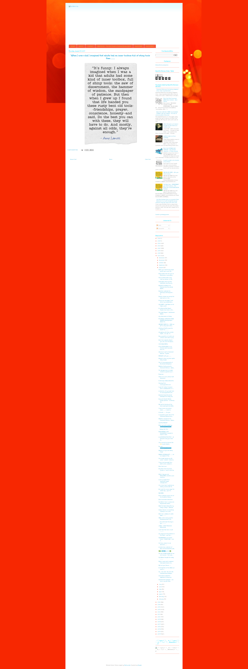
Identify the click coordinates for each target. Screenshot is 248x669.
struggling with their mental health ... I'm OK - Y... (166, 332)
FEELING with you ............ (165, 356)
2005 (159, 629)
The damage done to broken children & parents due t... (166, 371)
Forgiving (161, 374)
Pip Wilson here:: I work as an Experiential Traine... (166, 502)
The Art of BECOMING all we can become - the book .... (166, 554)
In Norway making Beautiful (166, 380)
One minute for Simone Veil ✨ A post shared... (166, 443)
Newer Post (73, 159)
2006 (159, 626)
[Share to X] (89, 150)
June (160, 587)
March (161, 594)
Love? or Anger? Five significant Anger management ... (164, 481)
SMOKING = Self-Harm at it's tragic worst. (166, 305)
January (161, 599)
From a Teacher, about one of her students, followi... (166, 496)
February (161, 596)
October (161, 262)
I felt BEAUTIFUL (163, 344)
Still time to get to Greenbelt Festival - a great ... (166, 352)
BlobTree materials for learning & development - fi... (166, 292)
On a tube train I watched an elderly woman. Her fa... (166, 486)
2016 (159, 602)
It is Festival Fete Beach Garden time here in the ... (166, 309)
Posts (159, 225)
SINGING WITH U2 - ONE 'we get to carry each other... (166, 325)
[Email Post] (82, 150)
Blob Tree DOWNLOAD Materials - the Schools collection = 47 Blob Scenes (170, 150)
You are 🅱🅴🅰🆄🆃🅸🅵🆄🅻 (165, 447)
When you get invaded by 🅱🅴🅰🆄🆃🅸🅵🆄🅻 (166, 426)
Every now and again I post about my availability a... (166, 301)
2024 (159, 238)
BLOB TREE (138, 46)
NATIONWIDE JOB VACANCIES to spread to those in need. (166, 433)
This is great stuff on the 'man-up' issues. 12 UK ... (166, 278)
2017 (159, 255)
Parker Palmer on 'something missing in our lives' (166, 510)
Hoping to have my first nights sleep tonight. (167, 359)
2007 (159, 624)
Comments (161, 228)
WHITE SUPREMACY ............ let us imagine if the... (166, 455)
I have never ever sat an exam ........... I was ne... (165, 409)
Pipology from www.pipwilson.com (165, 383)
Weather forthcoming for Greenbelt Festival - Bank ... (166, 367)
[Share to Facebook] (91, 150)
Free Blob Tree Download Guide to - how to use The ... (166, 470)
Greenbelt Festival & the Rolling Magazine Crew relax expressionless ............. (167, 90)
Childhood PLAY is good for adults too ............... (166, 329)
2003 (159, 634)
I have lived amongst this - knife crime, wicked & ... (166, 463)
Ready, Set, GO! (163, 429)
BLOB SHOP (150, 46)
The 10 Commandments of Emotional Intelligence (166, 363)
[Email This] (85, 150)
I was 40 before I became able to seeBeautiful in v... (166, 387)
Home (110, 159)
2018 (159, 253)
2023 (159, 241)
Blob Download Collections (166, 499)
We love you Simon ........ (165, 565)
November (162, 260)
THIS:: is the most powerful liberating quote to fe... (166, 518)
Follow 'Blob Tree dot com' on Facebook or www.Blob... (166, 274)
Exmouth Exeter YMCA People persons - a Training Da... (166, 400)
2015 (159, 604)
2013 (159, 609)
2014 (159, 607)
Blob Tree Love (163, 466)
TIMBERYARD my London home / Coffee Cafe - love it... (166, 539)
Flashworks (127, 665)
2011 (159, 614)
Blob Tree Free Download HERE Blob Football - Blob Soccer (170, 100)
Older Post (148, 159)
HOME (73, 46)
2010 (159, 617)
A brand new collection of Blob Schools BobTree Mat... (167, 547)
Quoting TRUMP (163, 422)
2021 (159, 246)
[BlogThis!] (87, 150)
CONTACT (90, 46)
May (160, 589)
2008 (159, 621)
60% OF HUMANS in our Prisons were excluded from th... (165, 348)
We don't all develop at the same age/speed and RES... (166, 405)
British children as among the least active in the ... (166, 297)
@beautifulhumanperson (161, 65)
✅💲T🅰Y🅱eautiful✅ (165, 551)
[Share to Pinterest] (93, 150)
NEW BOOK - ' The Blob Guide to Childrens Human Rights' (114, 46)
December (162, 258)
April (160, 591)
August (161, 267)
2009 (159, 619)
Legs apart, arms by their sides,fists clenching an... (166, 282)
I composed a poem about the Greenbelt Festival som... (166, 415)
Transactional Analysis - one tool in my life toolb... (166, 580)
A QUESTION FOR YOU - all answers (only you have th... (166, 438)
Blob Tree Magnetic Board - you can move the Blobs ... (166, 340)
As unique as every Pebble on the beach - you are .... (167, 534)
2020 (159, 248)
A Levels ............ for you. (164, 412)
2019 (159, 250)
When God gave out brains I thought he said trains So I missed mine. (170, 125)
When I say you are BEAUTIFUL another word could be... (166, 476)
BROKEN (161, 493)
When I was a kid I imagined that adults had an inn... (166, 562)
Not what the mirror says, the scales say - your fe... (166, 489)
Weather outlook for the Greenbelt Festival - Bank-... (167, 419)
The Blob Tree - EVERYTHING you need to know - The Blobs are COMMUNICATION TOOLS (171, 187)
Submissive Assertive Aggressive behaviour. (165, 576)
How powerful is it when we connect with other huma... (166, 336)
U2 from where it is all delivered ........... (165, 543)
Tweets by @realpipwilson (162, 214)
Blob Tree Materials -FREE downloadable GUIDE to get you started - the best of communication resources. (166, 113)
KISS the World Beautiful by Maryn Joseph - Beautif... (166, 506)
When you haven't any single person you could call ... (166, 270)
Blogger (140, 665)
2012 (159, 612)
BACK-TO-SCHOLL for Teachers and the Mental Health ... (166, 287)
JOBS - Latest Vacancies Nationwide (165, 526)
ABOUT (81, 46)
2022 (159, 243)
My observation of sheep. (165, 316)
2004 (159, 631)
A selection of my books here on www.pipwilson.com (166, 391)
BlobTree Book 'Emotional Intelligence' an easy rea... (166, 395)
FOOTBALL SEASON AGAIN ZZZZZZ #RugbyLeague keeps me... (166, 320)
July (160, 584)
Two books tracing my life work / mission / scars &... (166, 459)
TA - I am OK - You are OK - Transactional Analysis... (166, 572)
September (162, 265)
